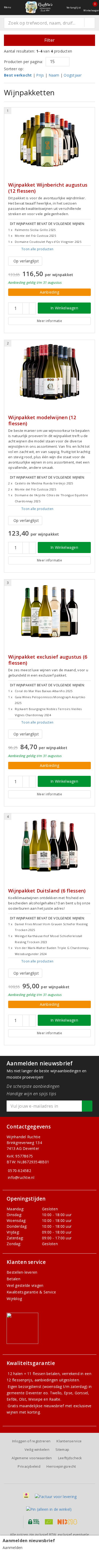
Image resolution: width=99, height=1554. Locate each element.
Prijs (40, 75)
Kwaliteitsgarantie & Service (31, 1292)
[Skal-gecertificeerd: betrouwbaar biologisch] (49, 1521)
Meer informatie (49, 321)
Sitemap (62, 1449)
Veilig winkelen (37, 1449)
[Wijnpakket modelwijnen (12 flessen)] (49, 372)
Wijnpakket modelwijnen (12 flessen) (42, 420)
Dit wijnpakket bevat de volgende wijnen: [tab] (46, 232)
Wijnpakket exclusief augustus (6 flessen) (47, 660)
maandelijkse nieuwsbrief (41, 1405)
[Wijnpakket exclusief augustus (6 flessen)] (49, 611)
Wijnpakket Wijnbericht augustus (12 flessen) (47, 188)
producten (37, 249)
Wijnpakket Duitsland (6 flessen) (47, 891)
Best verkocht (18, 75)
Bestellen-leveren (22, 1272)
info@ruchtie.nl (21, 1177)
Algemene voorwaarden (32, 1458)
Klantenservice (69, 1441)
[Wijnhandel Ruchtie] (39, 7)
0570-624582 (19, 1170)
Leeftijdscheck (70, 1458)
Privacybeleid (29, 1466)
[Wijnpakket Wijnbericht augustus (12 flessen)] (49, 139)
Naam (54, 75)
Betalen (13, 1278)
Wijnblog (14, 1298)
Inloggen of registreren (31, 1441)
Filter (49, 40)
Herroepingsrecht (61, 1466)
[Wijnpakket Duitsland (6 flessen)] (49, 845)
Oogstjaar (72, 75)
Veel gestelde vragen (25, 1285)
